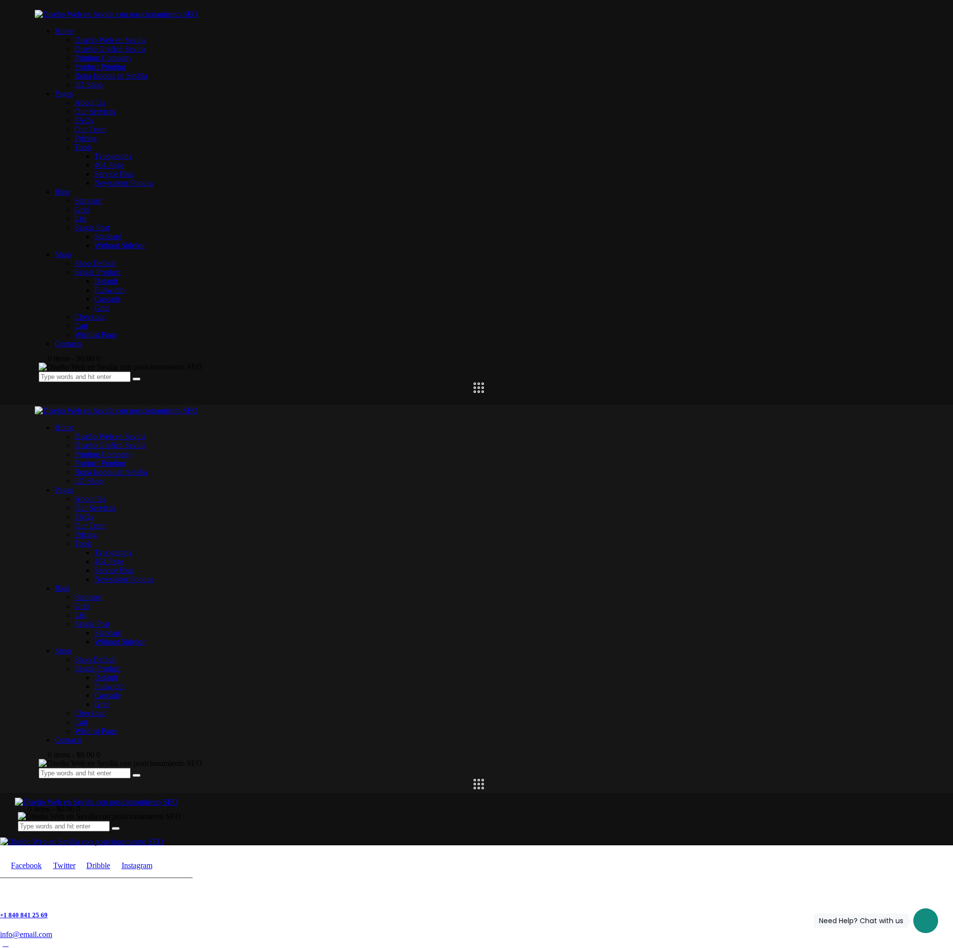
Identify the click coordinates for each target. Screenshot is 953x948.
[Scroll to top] (5, 943)
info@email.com (26, 934)
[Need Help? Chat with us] (925, 920)
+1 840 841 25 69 (24, 915)
